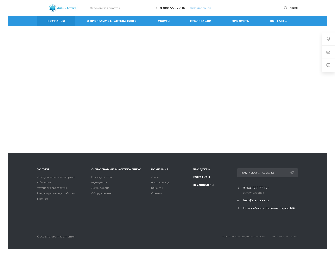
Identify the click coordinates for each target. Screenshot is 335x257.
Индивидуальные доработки (56, 193)
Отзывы (156, 193)
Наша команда (160, 182)
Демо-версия (100, 187)
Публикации (203, 184)
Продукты (202, 169)
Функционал (99, 182)
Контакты (201, 177)
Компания (159, 169)
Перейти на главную (167, 129)
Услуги (43, 169)
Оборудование (101, 193)
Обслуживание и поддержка (56, 177)
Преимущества (101, 177)
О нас (155, 177)
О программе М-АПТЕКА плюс (116, 169)
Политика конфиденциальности (243, 236)
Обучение (44, 182)
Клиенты (157, 187)
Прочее (42, 198)
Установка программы (52, 187)
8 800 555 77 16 (172, 8)
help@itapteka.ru (256, 200)
